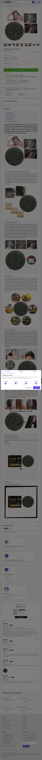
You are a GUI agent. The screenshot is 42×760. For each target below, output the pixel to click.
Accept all (36, 387)
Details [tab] (21, 371)
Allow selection (29, 387)
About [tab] (34, 371)
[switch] (6, 383)
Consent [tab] (7, 371)
